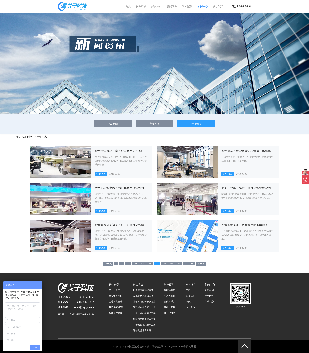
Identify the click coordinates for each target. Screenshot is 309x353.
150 (149, 263)
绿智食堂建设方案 (142, 330)
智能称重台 (169, 301)
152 (164, 263)
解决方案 (156, 6)
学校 (188, 290)
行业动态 (196, 123)
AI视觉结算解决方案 (143, 296)
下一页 (200, 263)
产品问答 (154, 123)
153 (171, 263)
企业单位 (190, 307)
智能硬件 (172, 6)
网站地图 (191, 346)
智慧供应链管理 (117, 307)
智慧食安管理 (115, 301)
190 (191, 263)
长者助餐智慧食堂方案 (144, 325)
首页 (128, 6)
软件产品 (141, 6)
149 (142, 263)
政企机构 (190, 296)
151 (157, 263)
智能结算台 (169, 290)
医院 (188, 301)
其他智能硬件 (171, 313)
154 (178, 263)
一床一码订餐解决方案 (144, 313)
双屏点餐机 (169, 296)
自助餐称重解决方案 (143, 290)
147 (128, 263)
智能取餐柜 (169, 307)
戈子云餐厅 (114, 290)
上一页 (108, 263)
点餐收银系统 (115, 296)
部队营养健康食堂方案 (144, 319)
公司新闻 (113, 123)
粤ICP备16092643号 (175, 346)
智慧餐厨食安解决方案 (144, 307)
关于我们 (218, 6)
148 (135, 263)
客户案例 (187, 6)
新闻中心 (203, 6)
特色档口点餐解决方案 (144, 301)
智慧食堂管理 (115, 313)
